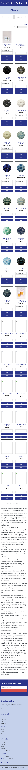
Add (7, 56)
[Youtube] (7, 762)
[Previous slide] (2, 17)
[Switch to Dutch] (24, 2)
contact (16, 672)
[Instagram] (4, 762)
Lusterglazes (4, 558)
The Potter (7, 704)
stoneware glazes (17, 583)
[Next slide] (26, 17)
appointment (13, 655)
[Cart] (21, 3)
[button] (25, 24)
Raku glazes (3, 595)
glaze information (10, 645)
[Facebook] (2, 762)
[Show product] (7, 59)
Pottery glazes (4, 571)
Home (23, 22)
